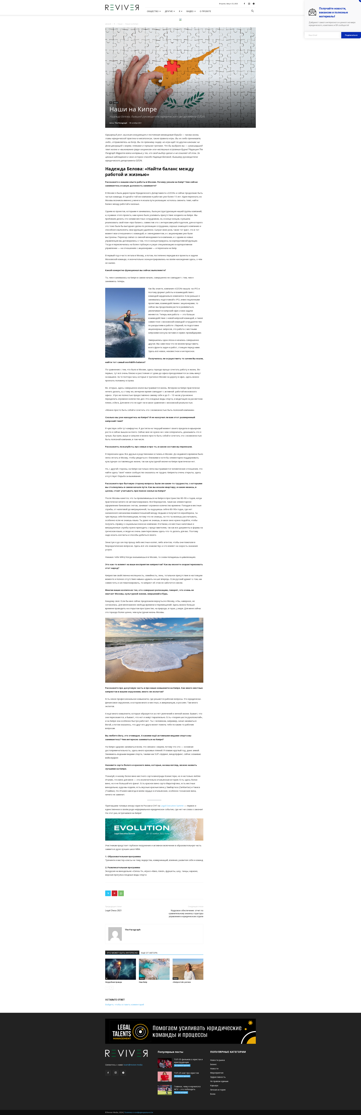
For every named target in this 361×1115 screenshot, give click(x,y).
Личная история (181, 1092)
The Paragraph (121, 123)
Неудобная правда (113, 982)
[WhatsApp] (121, 893)
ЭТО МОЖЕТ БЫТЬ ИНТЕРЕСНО (122, 952)
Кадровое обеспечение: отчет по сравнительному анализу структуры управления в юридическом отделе (186, 913)
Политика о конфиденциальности (138, 1112)
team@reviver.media (133, 1064)
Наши (120, 24)
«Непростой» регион (182, 982)
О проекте (205, 11)
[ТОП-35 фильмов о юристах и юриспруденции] (165, 1063)
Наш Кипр (143, 982)
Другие (169, 11)
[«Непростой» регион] (188, 969)
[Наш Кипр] (154, 969)
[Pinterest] (114, 893)
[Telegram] (254, 4)
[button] (252, 11)
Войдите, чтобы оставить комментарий (124, 1004)
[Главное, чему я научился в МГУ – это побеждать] (165, 1090)
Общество (153, 11)
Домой (108, 24)
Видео (189, 11)
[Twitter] (108, 893)
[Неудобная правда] (120, 969)
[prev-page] (107, 987)
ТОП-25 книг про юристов (186, 1073)
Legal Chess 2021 (113, 910)
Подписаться (351, 35)
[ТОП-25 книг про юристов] (165, 1076)
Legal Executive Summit (172, 805)
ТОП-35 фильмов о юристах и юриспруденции (188, 1061)
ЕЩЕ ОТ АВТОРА (149, 952)
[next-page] (111, 987)
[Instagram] (249, 4)
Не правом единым (182, 1065)
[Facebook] (244, 4)
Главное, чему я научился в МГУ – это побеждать (187, 1088)
